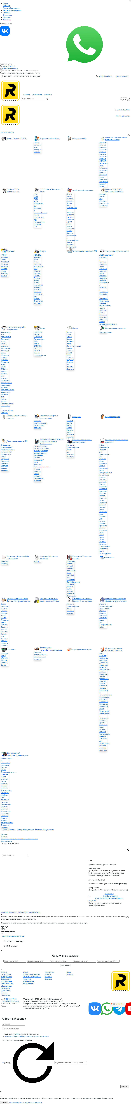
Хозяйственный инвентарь (82, 190)
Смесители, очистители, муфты (104, 706)
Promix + (4, 663)
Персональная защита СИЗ (17, 441)
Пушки (3, 770)
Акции (5, 3)
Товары (4, 972)
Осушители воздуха (112, 417)
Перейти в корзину (110, 896)
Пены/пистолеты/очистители (103, 179)
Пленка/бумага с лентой (4, 627)
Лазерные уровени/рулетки (115, 328)
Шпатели (4, 413)
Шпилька (70, 369)
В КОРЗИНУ (109, 894)
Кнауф (3, 271)
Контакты (6, 20)
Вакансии (6, 17)
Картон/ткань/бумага (4, 615)
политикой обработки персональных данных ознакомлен (27, 1036)
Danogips (4, 653)
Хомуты (69, 231)
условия (17, 1034)
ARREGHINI (38, 332)
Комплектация (14, 912)
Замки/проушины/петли (103, 468)
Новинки (6, 6)
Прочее (102, 528)
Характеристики (26, 912)
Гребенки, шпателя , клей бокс (103, 278)
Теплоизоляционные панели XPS (84, 251)
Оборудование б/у (79, 139)
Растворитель (39, 339)
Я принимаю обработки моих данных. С (26, 1035)
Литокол (4, 273)
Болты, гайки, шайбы (69, 334)
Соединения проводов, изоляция (5, 813)
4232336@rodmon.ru (10, 68)
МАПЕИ (4, 276)
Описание (5, 912)
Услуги (25, 972)
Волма (3, 665)
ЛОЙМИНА (38, 337)
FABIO (3, 260)
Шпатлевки (11, 649)
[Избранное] (124, 99)
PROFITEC (4, 266)
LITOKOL (4, 658)
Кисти (3, 353)
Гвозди (69, 339)
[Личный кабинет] (121, 99)
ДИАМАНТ (38, 264)
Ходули (3, 401)
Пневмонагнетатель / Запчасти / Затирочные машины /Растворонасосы (52, 441)
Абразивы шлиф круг (103, 620)
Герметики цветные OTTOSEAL (103, 172)
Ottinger (4, 660)
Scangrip (70, 430)
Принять (4, 1103)
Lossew (69, 428)
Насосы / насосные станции (103, 685)
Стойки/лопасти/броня (37, 471)
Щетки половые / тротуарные (71, 244)
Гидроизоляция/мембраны (50, 139)
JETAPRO (70, 421)
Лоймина (4, 257)
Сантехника (103, 702)
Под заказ (92, 901)
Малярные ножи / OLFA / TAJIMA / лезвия (5, 366)
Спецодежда (5, 445)
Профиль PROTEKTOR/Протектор (104, 203)
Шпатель (102, 544)
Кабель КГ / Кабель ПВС (5, 795)
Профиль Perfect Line (102, 196)
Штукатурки (71, 596)
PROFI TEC (37, 348)
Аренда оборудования (11, 8)
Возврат (70, 974)
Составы (37, 152)
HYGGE (3, 255)
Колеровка (27, 979)
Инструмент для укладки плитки (117, 251)
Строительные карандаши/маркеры (6, 385)
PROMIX (4, 269)
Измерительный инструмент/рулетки (105, 475)
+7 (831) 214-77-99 (8, 66)
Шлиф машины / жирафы (70, 610)
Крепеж (75, 328)
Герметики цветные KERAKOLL (103, 145)
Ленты (36, 215)
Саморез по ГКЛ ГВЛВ (70, 353)
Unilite (69, 432)
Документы (36, 912)
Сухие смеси (5, 991)
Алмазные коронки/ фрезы (103, 271)
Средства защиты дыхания (4, 468)
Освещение (76, 417)
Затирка (43, 251)
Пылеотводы (104, 301)
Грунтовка (10, 251)
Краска (42, 328)
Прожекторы (6, 804)
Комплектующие (105, 332)
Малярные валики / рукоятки (5, 357)
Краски (3, 993)
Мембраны (38, 149)
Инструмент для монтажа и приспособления (40, 208)
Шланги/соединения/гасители (39, 478)
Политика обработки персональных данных (25, 1103)
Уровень (102, 542)
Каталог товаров (7, 132)
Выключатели (6, 790)
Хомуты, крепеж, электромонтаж (7, 820)
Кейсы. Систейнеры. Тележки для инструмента (104, 449)
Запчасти (37, 421)
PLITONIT (4, 264)
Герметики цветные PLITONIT (103, 158)
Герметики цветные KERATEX (103, 151)
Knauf (3, 656)
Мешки (69, 203)
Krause (36, 561)
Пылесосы (70, 456)
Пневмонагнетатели (41, 467)
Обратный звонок (123, 116)
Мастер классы (28, 981)
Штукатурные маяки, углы (82, 649)
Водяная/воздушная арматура (103, 658)
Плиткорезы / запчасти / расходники (104, 287)
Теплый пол (109, 557)
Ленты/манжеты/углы (37, 145)
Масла (101, 653)
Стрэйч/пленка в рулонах (4, 643)
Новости (6, 13)
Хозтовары (71, 228)
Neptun (4, 767)
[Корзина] (128, 99)
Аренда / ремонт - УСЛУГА (16, 139)
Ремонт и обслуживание (12, 10)
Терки (101, 539)
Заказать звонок (122, 76)
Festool (69, 425)
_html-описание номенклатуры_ (13, 936)
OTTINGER (5, 262)
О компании (7, 15)
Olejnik (69, 423)
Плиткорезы (5, 988)
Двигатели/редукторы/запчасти (103, 665)
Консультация (28, 984)
